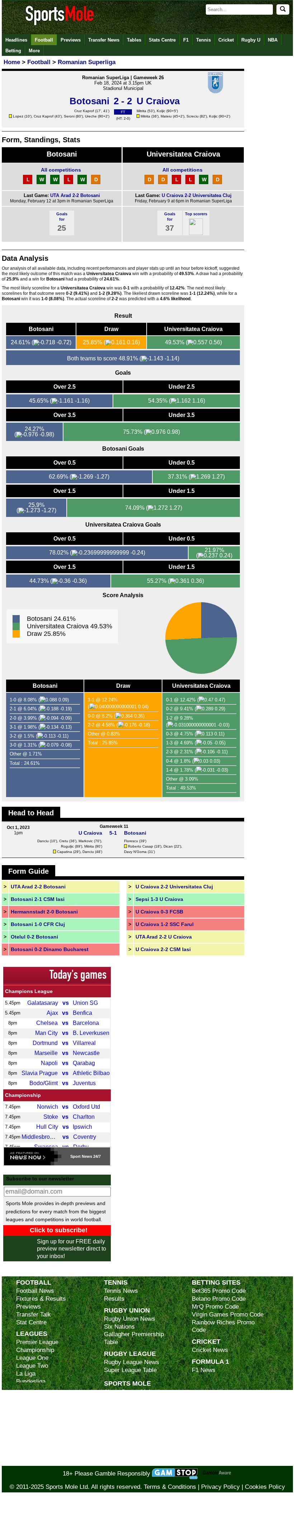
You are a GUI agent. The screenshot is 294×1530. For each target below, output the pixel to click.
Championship (23, 1095)
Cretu (63, 841)
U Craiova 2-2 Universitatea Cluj (197, 195)
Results (114, 1298)
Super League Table (130, 1370)
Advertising (119, 1399)
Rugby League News (131, 1362)
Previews (71, 40)
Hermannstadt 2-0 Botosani (44, 912)
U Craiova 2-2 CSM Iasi (163, 949)
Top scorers (196, 214)
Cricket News (210, 1350)
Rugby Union (127, 1310)
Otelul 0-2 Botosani (34, 937)
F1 (186, 40)
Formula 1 (210, 1361)
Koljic (161, 111)
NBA (273, 40)
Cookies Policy (265, 1486)
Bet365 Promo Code (219, 1290)
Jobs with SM (122, 1442)
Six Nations (119, 1326)
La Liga (25, 1373)
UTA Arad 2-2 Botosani (75, 195)
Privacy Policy (220, 1486)
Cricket (226, 40)
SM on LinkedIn (125, 1453)
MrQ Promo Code (215, 1306)
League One (32, 1357)
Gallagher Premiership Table (134, 1338)
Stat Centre (31, 1322)
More (34, 50)
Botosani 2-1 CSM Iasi (38, 899)
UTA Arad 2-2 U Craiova (164, 937)
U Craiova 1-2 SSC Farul (165, 924)
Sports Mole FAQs (128, 1407)
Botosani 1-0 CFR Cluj (38, 924)
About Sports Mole (128, 1391)
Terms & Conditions (170, 1486)
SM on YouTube (125, 1461)
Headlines (16, 40)
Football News (35, 1290)
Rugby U (250, 40)
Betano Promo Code (219, 1298)
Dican (168, 846)
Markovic (86, 841)
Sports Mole (127, 1383)
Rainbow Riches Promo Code (223, 1326)
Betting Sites (216, 1282)
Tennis (203, 40)
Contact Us (119, 1423)
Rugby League (130, 1353)
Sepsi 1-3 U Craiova (159, 899)
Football (44, 40)
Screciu (192, 116)
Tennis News (121, 1290)
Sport (75, 1156)
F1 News (203, 1370)
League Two (32, 1365)
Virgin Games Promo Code (228, 1314)
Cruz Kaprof (84, 111)
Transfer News (103, 40)
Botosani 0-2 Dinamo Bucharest (50, 949)
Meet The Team (124, 1415)
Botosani (62, 154)
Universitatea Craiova (183, 154)
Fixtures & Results (41, 1298)
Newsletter (118, 1431)
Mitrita (141, 111)
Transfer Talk (33, 1314)
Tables (134, 40)
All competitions (61, 170)
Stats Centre (162, 40)
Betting (13, 50)
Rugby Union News (129, 1318)
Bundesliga (31, 1381)
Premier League (37, 1342)
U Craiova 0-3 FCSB (159, 912)
